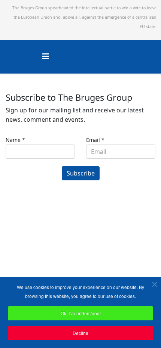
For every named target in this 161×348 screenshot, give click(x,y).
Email (95, 139)
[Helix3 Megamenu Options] (45, 56)
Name (15, 139)
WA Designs (102, 232)
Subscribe (81, 173)
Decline (80, 333)
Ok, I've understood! (81, 313)
